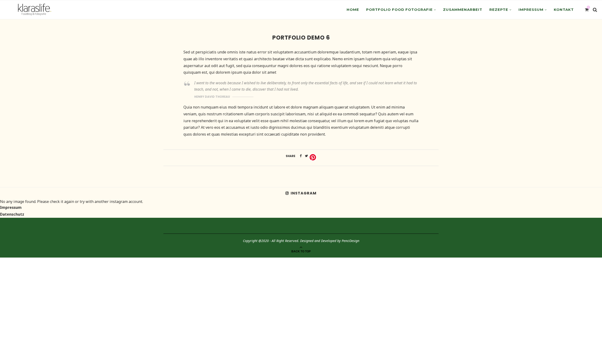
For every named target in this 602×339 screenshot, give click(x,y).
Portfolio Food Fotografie (399, 9)
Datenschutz (12, 214)
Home (353, 9)
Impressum (531, 9)
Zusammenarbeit (462, 9)
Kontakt (564, 9)
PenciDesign (350, 240)
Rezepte (498, 9)
